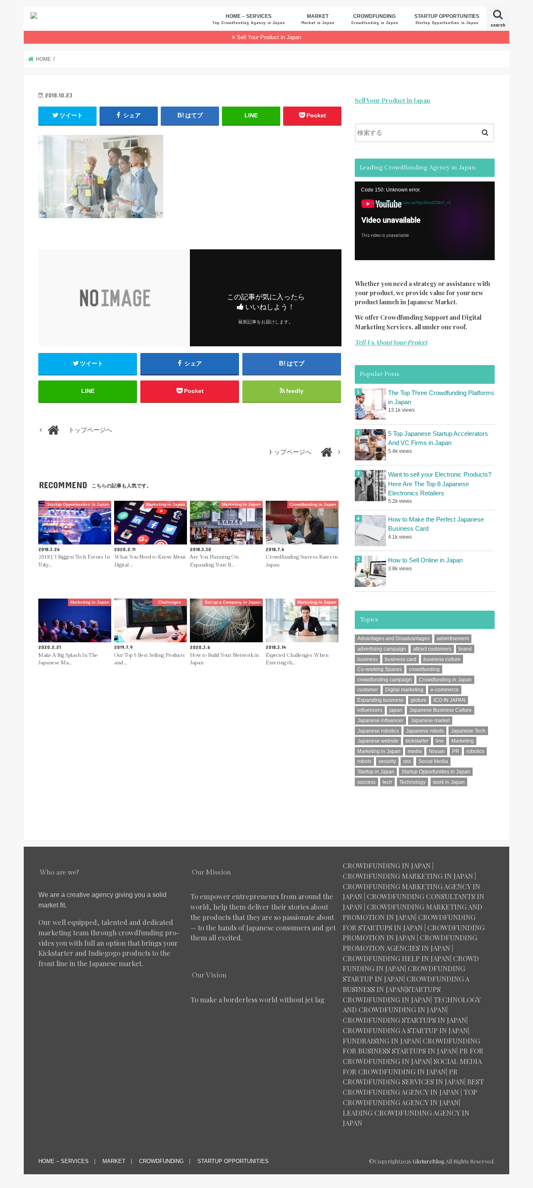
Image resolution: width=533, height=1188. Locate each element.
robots (364, 761)
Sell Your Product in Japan (269, 37)
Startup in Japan (375, 772)
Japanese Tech (468, 731)
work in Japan (449, 782)
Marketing (462, 741)
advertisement (453, 638)
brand (465, 649)
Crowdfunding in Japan (445, 680)
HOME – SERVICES (248, 19)
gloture (418, 700)
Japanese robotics (378, 731)
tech (387, 782)
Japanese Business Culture (440, 710)
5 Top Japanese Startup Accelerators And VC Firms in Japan (438, 438)
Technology (412, 782)
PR (455, 751)
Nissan (437, 751)
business (367, 659)
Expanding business (380, 700)
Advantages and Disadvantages (393, 638)
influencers (369, 710)
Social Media (433, 761)
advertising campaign (381, 649)
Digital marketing (404, 690)
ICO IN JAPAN (449, 700)
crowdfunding (424, 669)
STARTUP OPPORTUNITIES (446, 19)
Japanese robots (425, 731)
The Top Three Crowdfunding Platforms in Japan (441, 397)
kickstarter (417, 741)
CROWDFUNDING (374, 19)
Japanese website (378, 741)
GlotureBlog (428, 1161)
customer (367, 690)
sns (407, 761)
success (366, 782)
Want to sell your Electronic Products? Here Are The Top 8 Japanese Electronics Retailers (439, 483)
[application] (425, 220)
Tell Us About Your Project (391, 342)
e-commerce (445, 690)
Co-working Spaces (379, 669)
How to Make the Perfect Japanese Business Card (436, 524)
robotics (475, 751)
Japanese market (430, 720)
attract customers (432, 649)
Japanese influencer (380, 720)
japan (395, 710)
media (415, 751)
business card (400, 659)
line (440, 741)
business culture (442, 659)
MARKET (317, 19)
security (387, 761)
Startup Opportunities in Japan (435, 772)
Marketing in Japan (379, 751)
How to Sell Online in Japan (425, 560)
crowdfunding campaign (384, 680)
